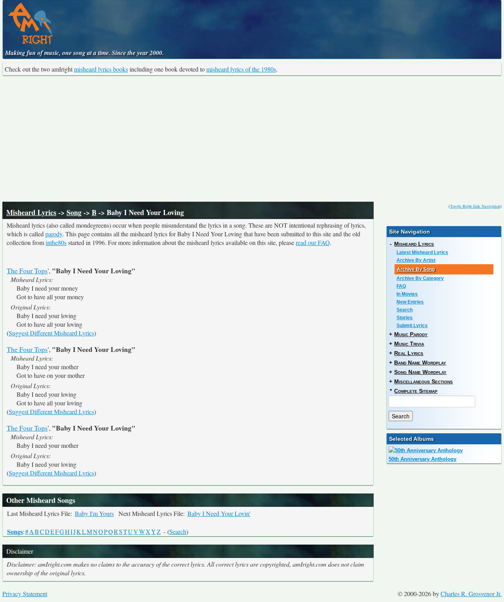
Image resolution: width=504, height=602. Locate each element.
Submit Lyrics (412, 325)
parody (53, 234)
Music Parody (411, 334)
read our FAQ (313, 242)
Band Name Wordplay (420, 362)
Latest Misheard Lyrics (422, 252)
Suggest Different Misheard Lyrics (51, 333)
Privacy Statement (24, 593)
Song (74, 212)
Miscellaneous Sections (423, 381)
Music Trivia (409, 344)
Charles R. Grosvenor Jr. (471, 593)
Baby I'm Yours (94, 513)
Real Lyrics (408, 353)
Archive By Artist (416, 260)
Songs (15, 531)
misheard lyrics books (101, 69)
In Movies (407, 294)
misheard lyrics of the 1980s (241, 69)
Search (177, 531)
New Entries (410, 302)
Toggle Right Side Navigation (475, 206)
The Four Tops (27, 270)
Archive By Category (420, 278)
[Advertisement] (252, 139)
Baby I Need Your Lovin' (218, 513)
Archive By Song (416, 269)
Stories (405, 317)
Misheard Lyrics (31, 212)
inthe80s (56, 242)
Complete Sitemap (415, 391)
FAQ (401, 286)
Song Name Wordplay (420, 372)
